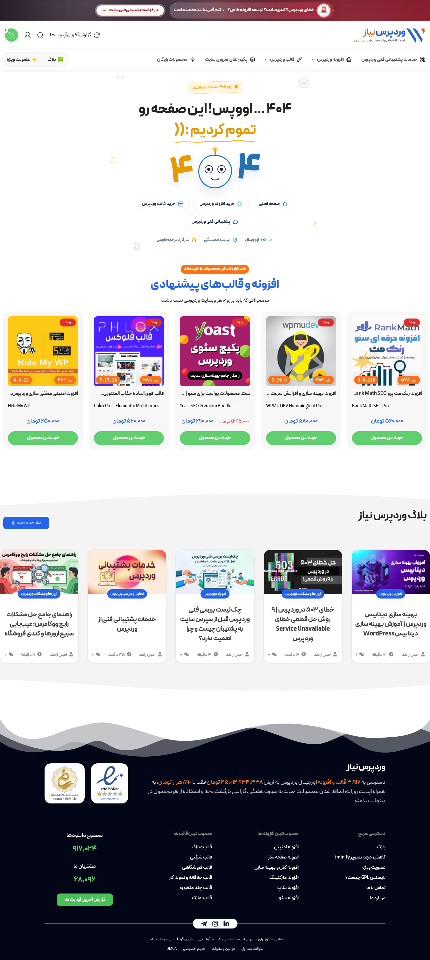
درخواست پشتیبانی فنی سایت (133, 10)
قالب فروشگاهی (197, 868)
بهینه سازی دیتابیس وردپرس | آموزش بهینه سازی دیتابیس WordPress (390, 624)
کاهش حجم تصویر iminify (360, 857)
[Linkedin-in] (226, 924)
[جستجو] (40, 35)
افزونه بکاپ (288, 888)
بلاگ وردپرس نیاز (392, 515)
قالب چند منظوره (196, 888)
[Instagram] (215, 924)
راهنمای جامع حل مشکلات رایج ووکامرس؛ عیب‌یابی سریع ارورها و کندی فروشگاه (39, 624)
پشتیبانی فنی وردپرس (211, 221)
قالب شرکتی (201, 857)
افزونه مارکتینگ (284, 878)
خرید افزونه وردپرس (217, 203)
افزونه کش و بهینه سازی (276, 868)
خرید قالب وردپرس (158, 203)
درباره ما (377, 898)
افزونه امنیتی (286, 847)
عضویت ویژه (373, 868)
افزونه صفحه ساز (283, 857)
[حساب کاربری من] (27, 35)
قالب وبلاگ (202, 847)
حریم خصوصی (194, 949)
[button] (215, 171)
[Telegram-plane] (204, 924)
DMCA (171, 949)
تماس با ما (375, 888)
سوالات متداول (252, 949)
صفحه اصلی (269, 203)
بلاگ (381, 847)
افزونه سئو (289, 898)
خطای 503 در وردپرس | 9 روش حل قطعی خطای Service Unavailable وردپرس (302, 624)
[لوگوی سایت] (389, 34)
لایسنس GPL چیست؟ (365, 878)
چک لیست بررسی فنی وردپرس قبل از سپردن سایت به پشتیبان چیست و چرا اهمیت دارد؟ (215, 624)
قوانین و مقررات (223, 949)
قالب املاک (202, 898)
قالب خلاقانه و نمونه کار (190, 878)
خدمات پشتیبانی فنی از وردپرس (127, 624)
